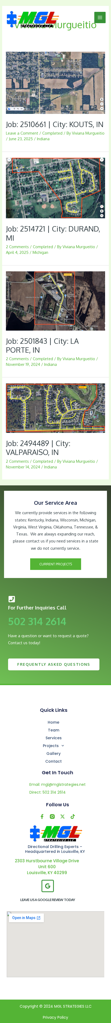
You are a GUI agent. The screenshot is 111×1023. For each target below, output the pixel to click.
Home (53, 722)
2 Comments (17, 246)
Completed (52, 133)
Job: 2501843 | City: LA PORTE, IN (42, 345)
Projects (51, 745)
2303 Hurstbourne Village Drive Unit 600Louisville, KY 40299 (47, 866)
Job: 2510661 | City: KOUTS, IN (54, 124)
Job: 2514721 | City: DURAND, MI (53, 233)
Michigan (40, 252)
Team (53, 730)
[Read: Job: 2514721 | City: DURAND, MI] (55, 187)
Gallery (53, 753)
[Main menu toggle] (100, 17)
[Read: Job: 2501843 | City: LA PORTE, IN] (55, 300)
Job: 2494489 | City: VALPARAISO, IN (38, 448)
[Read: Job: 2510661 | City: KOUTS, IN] (55, 82)
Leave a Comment (22, 133)
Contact (53, 761)
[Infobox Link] (55, 624)
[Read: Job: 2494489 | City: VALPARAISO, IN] (55, 407)
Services (54, 738)
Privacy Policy (55, 1017)
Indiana (43, 138)
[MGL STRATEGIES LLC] (32, 19)
